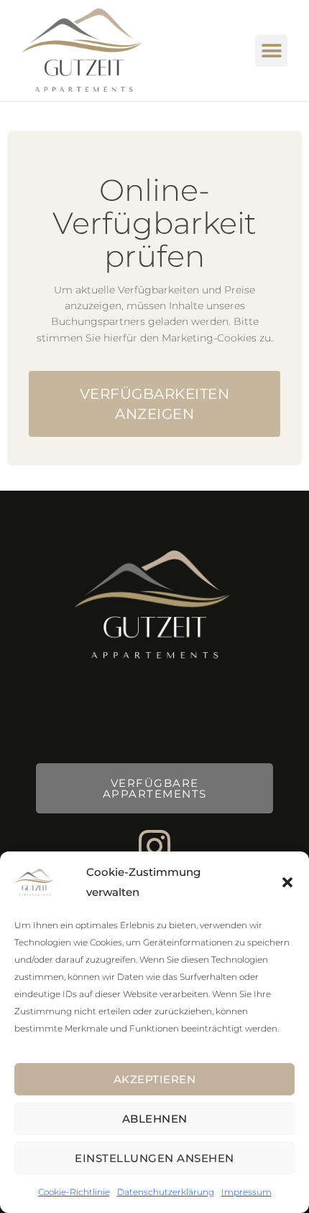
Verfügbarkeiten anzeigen (155, 404)
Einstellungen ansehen (154, 1158)
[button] (287, 882)
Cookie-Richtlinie (74, 1191)
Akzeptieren (155, 1079)
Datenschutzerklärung (165, 1191)
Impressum (246, 1191)
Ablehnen (155, 1118)
